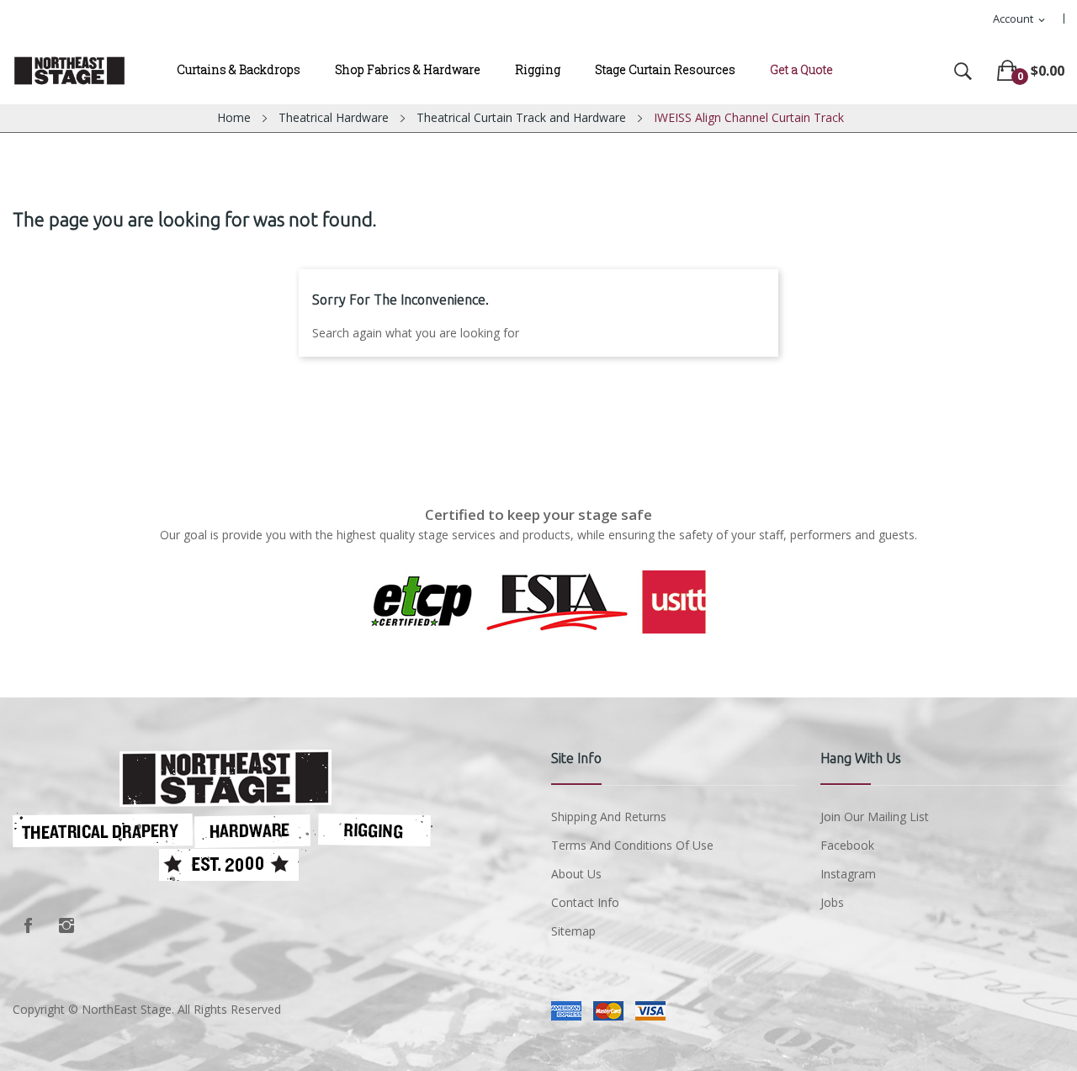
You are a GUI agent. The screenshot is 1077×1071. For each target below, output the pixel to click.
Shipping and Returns (608, 816)
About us (576, 874)
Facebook (28, 925)
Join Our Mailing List (874, 816)
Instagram (66, 925)
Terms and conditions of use (632, 845)
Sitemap (573, 931)
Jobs (832, 902)
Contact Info (585, 902)
